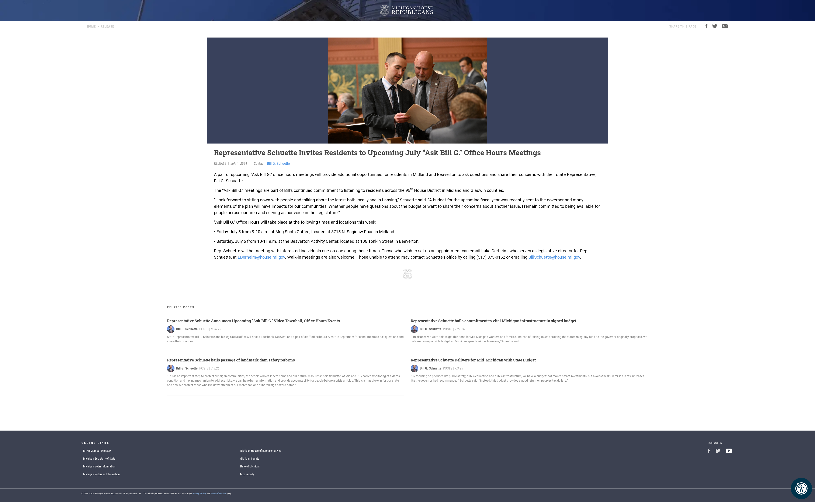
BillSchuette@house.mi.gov (554, 257)
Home (91, 26)
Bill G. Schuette (278, 164)
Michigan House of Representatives (260, 450)
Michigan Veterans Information (101, 474)
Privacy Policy (199, 493)
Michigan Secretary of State (99, 458)
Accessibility (247, 474)
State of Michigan (250, 466)
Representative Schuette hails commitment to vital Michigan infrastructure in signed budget (493, 320)
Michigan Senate (249, 458)
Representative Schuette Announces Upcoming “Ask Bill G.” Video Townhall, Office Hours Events (253, 320)
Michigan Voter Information (99, 466)
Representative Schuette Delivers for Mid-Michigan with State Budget (473, 360)
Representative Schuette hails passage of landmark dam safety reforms (231, 360)
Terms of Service (218, 493)
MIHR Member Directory (97, 450)
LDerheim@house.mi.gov (261, 257)
